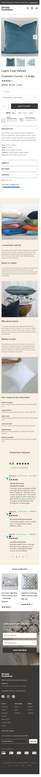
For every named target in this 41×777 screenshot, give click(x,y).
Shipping (5, 175)
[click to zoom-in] (20, 37)
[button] (31, 7)
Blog (16, 710)
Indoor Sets (5, 719)
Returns (5, 169)
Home (3, 14)
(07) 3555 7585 (20, 691)
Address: (5, 683)
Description (7, 129)
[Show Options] (35, 642)
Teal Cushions (11, 14)
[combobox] (19, 642)
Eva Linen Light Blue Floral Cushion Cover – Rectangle (9, 595)
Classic (4, 710)
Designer (5, 713)
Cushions (5, 707)
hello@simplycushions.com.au (16, 680)
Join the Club (20, 650)
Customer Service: (8, 691)
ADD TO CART (24, 106)
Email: (4, 680)
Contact (30, 707)
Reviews (17, 713)
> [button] (26, 557)
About (17, 707)
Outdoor (4, 716)
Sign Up (33, 741)
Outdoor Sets (6, 722)
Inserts (5, 163)
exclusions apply (33, 2)
